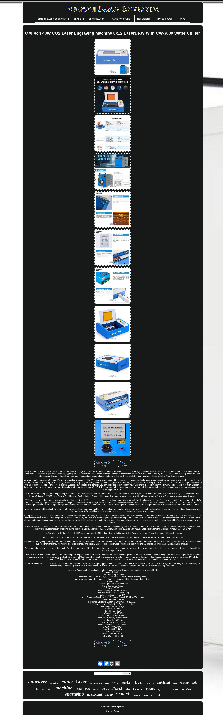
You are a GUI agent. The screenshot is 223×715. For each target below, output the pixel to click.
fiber (139, 682)
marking (94, 694)
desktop (54, 683)
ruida (145, 695)
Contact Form (112, 711)
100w (78, 688)
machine (64, 687)
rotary (150, 688)
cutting (163, 682)
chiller (155, 694)
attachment (150, 684)
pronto (136, 695)
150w (43, 690)
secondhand (112, 688)
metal (96, 688)
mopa (107, 683)
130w (115, 683)
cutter (67, 681)
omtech (123, 693)
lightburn (161, 690)
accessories (173, 689)
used (175, 683)
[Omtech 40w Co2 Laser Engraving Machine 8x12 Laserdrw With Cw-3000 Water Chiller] (112, 57)
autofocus (96, 682)
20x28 (87, 689)
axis (194, 682)
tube (36, 689)
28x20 (50, 689)
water (184, 682)
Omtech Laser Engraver (112, 706)
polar (127, 689)
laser (81, 681)
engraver (37, 681)
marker (126, 682)
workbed (186, 688)
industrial (138, 689)
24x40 (109, 694)
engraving (74, 693)
